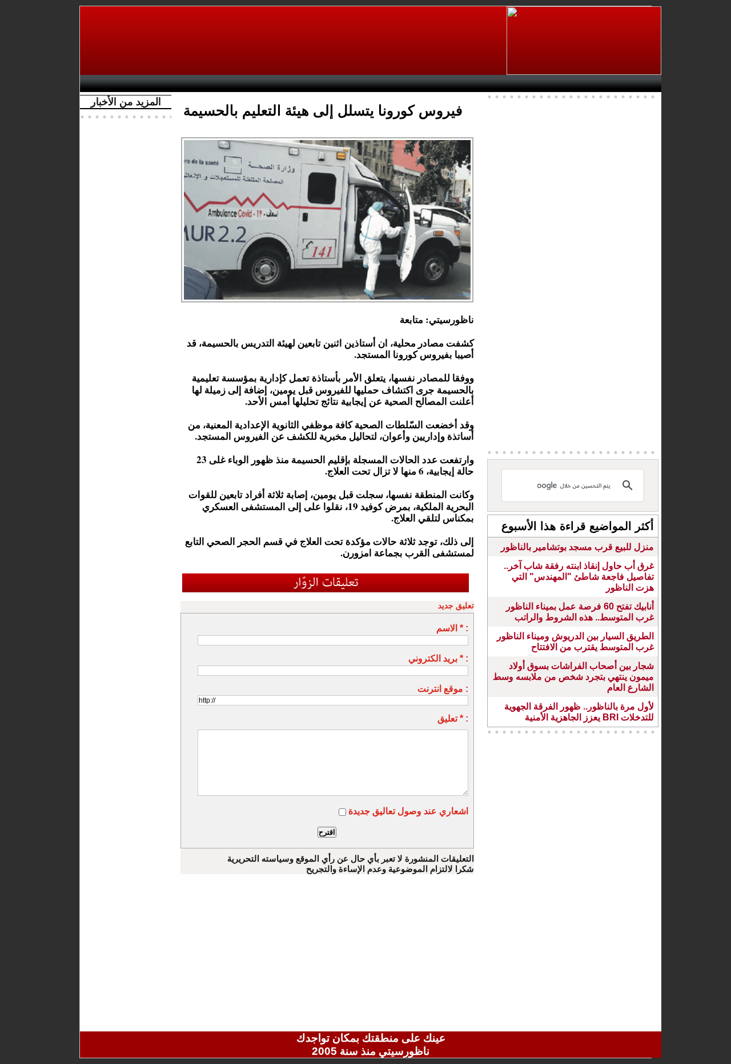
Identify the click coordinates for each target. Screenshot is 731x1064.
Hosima (487, 83)
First (635, 83)
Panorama (245, 83)
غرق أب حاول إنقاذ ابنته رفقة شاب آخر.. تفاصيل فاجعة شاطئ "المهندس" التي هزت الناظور (579, 576)
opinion (200, 83)
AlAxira (164, 83)
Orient (439, 83)
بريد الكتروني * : (438, 658)
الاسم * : (452, 628)
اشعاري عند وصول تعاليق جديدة (408, 811)
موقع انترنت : (442, 689)
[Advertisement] (294, 40)
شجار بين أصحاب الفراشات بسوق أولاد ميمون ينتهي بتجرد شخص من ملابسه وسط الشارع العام (573, 676)
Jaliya (351, 83)
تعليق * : (452, 718)
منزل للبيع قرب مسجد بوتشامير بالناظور (577, 547)
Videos (303, 83)
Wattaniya (395, 83)
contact (119, 83)
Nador (587, 83)
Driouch (540, 83)
